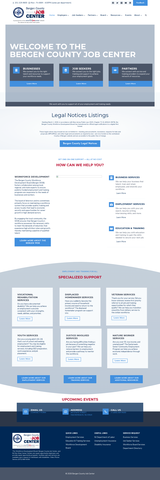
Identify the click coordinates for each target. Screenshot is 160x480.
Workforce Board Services (134, 444)
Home (52, 15)
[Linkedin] (130, 3)
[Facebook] (113, 3)
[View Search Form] (146, 15)
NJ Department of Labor (104, 437)
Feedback (140, 3)
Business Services (130, 437)
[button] (126, 379)
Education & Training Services (78, 441)
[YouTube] (126, 3)
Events (128, 15)
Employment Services (75, 437)
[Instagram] (121, 3)
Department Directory (132, 448)
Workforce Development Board (76, 446)
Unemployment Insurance (105, 441)
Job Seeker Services (131, 441)
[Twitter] (117, 3)
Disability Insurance (102, 444)
